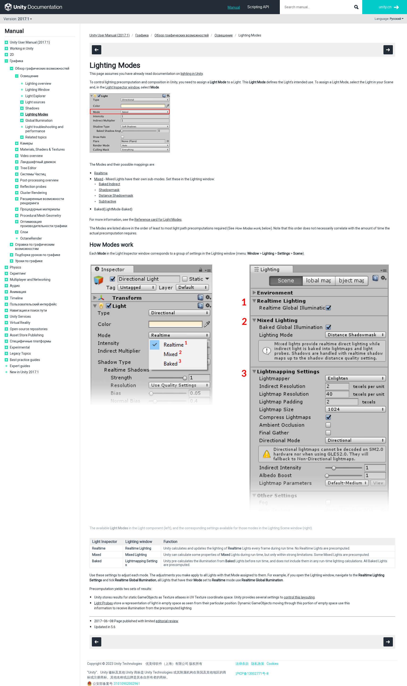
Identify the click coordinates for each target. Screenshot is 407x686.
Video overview (31, 156)
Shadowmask (109, 190)
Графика (16, 61)
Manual (234, 7)
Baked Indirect (109, 184)
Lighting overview (38, 83)
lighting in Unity (192, 74)
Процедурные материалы (40, 209)
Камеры (26, 143)
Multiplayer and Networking (30, 279)
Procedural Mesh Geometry (40, 215)
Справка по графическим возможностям (34, 247)
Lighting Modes (36, 114)
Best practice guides (25, 360)
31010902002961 (127, 684)
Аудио (15, 286)
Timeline (16, 298)
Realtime (101, 173)
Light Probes (103, 603)
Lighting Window (37, 90)
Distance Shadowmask (116, 195)
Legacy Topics (20, 353)
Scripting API (258, 7)
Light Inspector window (122, 87)
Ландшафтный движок (38, 162)
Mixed (98, 179)
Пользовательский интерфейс (33, 304)
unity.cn (385, 7)
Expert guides (20, 366)
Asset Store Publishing (27, 335)
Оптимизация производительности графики (43, 224)
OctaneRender (31, 238)
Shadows (32, 108)
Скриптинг (18, 273)
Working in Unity (21, 48)
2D (12, 54)
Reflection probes (33, 187)
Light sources (35, 102)
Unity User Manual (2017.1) (30, 42)
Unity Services (20, 316)
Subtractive (107, 201)
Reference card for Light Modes (158, 219)
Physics (15, 267)
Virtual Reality (20, 323)
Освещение (29, 76)
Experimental (20, 347)
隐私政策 (257, 664)
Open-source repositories (29, 329)
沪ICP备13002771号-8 (252, 673)
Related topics (36, 137)
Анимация (18, 292)
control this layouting (299, 597)
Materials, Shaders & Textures (42, 149)
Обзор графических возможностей (42, 68)
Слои (24, 232)
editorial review (167, 621)
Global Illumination (39, 120)
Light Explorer (35, 96)
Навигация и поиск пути (28, 310)
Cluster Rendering (33, 193)
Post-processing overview (39, 180)
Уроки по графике (29, 261)
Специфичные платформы (30, 341)
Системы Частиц (33, 174)
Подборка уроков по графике (37, 255)
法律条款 (242, 664)
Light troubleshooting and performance (44, 129)
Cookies (272, 664)
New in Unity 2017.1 (24, 372)
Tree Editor (28, 168)
